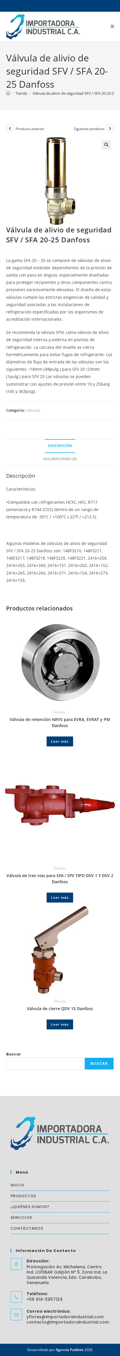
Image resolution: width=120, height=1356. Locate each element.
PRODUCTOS (23, 1196)
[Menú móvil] (112, 26)
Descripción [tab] (60, 445)
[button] (106, 144)
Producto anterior (30, 128)
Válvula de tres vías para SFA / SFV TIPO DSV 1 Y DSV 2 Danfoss (59, 878)
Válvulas (33, 410)
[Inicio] (8, 93)
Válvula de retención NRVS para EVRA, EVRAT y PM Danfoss (60, 722)
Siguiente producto (89, 128)
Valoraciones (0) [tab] (60, 458)
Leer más (60, 741)
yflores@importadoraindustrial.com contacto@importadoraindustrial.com (68, 1319)
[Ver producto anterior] (10, 129)
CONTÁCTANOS (26, 1228)
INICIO (17, 1185)
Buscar (13, 1054)
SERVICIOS (21, 1217)
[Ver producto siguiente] (110, 129)
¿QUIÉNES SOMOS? (30, 1207)
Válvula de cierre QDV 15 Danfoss (60, 1008)
